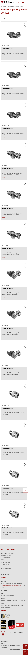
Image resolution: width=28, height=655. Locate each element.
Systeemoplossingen (6, 583)
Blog (2, 593)
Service (3, 598)
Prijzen (25, 600)
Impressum (5, 641)
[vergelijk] (25, 24)
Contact (21, 605)
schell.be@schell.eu (6, 568)
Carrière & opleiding (13, 605)
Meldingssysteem (5, 607)
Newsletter (12, 595)
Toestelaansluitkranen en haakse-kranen (11, 585)
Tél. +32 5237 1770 (5, 563)
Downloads (3, 600)
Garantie (21, 600)
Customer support (5, 572)
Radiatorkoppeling (7, 49)
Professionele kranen (17, 583)
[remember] (25, 27)
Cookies (4, 647)
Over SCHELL (4, 605)
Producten (3, 581)
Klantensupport (11, 600)
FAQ (17, 600)
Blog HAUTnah (4, 595)
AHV (3, 643)
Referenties (4, 590)
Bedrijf (2, 603)
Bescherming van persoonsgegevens (12, 645)
